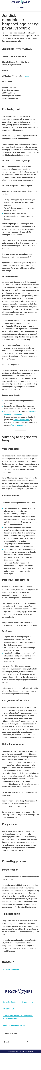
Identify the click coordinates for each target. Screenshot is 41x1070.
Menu (22, 8)
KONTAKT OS (8, 1009)
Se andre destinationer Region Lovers (18, 1002)
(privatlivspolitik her (21, 420)
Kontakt (27, 76)
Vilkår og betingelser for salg (14, 1025)
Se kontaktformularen (10, 969)
